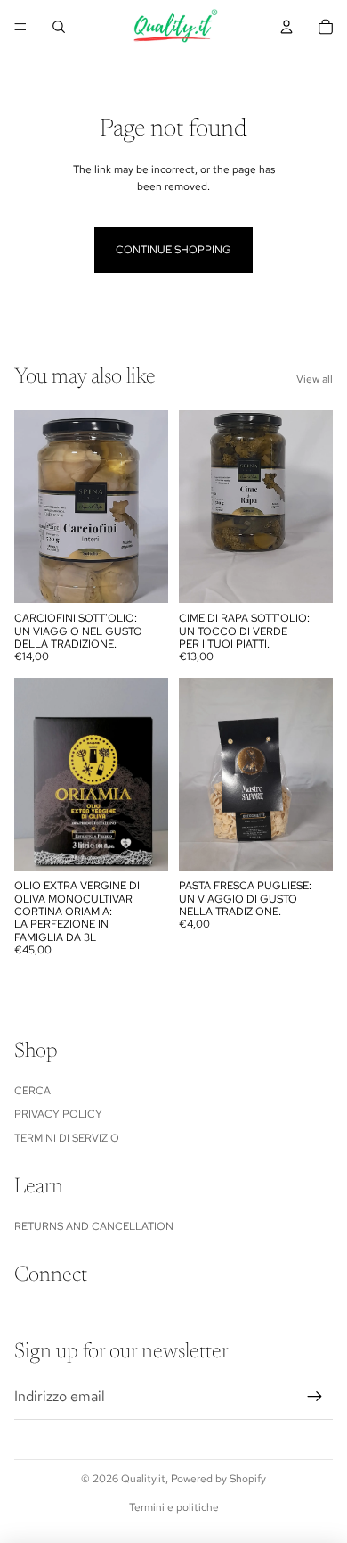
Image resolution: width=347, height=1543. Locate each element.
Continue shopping (173, 250)
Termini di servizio (66, 1138)
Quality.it (143, 1479)
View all (314, 379)
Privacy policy (58, 1114)
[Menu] (20, 26)
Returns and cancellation (94, 1226)
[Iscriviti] (315, 1397)
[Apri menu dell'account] (286, 26)
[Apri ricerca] (58, 26)
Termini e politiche (174, 1507)
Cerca (32, 1091)
